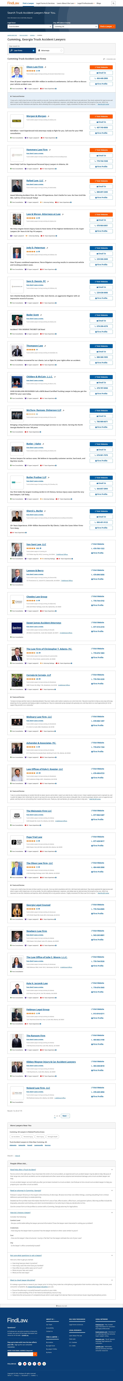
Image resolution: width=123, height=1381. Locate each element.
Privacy (16, 1375)
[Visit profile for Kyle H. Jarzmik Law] (17, 988)
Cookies (33, 1375)
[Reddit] (39, 1364)
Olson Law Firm (34, 66)
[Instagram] (34, 1364)
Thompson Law (34, 345)
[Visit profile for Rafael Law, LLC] (17, 185)
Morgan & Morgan (36, 115)
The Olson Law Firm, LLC (39, 863)
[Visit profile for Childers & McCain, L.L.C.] (17, 382)
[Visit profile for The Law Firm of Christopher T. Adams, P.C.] (17, 654)
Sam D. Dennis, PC (36, 281)
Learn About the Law (75, 1336)
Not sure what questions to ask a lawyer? (26, 1255)
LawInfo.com (100, 1346)
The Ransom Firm (35, 1035)
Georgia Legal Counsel (38, 904)
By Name (49, 1352)
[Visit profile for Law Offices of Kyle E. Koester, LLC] (17, 774)
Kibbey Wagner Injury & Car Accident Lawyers (51, 1061)
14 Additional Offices (66, 633)
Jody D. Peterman (35, 247)
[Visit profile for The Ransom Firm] (17, 1041)
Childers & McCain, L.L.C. (39, 376)
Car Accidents (15, 1137)
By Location (49, 1342)
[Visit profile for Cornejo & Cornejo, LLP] (17, 680)
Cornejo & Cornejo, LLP (38, 674)
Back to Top (62, 1306)
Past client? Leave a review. (34, 153)
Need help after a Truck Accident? (23, 1170)
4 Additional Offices (61, 821)
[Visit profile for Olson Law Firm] (17, 72)
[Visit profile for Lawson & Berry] (17, 575)
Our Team (49, 1324)
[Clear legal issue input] (50, 26)
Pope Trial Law (34, 836)
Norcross (48, 1145)
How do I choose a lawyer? (20, 1213)
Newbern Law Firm (36, 931)
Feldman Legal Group (37, 1009)
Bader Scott (32, 314)
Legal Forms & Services (76, 1324)
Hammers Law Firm (37, 149)
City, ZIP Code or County (61, 23)
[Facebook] (20, 1364)
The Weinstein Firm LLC (39, 810)
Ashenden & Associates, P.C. (41, 742)
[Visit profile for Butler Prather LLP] (17, 482)
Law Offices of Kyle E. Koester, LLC (44, 769)
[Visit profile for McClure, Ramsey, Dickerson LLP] (17, 415)
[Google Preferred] (44, 1364)
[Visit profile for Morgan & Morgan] (17, 121)
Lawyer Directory (12, 35)
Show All (10, 1156)
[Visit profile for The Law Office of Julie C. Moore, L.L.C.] (17, 962)
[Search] (113, 3)
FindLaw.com (100, 1324)
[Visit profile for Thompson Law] (17, 351)
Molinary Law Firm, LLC (39, 716)
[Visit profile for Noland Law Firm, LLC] (17, 1093)
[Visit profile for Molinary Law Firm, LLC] (17, 722)
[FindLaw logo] (14, 3)
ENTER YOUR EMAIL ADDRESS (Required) (20, 1350)
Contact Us (49, 1331)
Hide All (17, 1156)
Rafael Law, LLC (34, 180)
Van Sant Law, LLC (36, 544)
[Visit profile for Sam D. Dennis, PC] (17, 286)
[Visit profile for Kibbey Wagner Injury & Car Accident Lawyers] (17, 1067)
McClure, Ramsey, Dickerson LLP (43, 410)
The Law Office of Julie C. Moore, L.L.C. (46, 957)
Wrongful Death (52, 1137)
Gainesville (22, 1145)
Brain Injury (40, 1137)
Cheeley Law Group (36, 596)
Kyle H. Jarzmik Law (37, 983)
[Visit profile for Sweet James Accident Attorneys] (17, 628)
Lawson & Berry (34, 570)
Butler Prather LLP (36, 477)
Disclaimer (25, 1375)
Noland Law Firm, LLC (38, 1087)
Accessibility (50, 1328)
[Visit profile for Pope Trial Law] (17, 842)
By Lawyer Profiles (51, 1349)
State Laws (72, 1339)
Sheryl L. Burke (34, 510)
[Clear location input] (96, 26)
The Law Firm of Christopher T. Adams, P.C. (49, 648)
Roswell (29, 1145)
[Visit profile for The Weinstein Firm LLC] (17, 816)
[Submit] (35, 1354)
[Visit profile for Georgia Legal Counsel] (17, 910)
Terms (9, 1375)
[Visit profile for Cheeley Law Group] (17, 602)
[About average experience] (55, 89)
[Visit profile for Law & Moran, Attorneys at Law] (17, 219)
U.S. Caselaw (73, 1342)
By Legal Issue (50, 1346)
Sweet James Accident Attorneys (43, 622)
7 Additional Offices (62, 554)
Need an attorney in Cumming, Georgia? (25, 1190)
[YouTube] (24, 1364)
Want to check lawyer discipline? (22, 1280)
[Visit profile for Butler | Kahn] (17, 449)
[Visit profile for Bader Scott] (17, 320)
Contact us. (25, 1335)
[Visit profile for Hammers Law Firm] (17, 155)
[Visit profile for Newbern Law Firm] (17, 936)
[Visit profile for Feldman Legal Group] (17, 1014)
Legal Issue (11, 23)
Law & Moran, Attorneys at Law (43, 214)
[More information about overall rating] (39, 70)
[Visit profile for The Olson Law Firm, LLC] (17, 868)
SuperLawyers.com (101, 1332)
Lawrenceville (38, 1145)
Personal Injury (28, 1137)
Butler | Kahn (33, 443)
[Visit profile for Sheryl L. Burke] (17, 516)
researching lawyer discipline (38, 1287)
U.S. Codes (72, 1346)
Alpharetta (13, 1145)
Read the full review (103, 104)
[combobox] (29, 26)
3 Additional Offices (64, 685)
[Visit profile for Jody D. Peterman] (17, 253)
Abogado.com (100, 1339)
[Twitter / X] (29, 1364)
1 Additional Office (60, 1098)
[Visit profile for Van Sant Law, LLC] (17, 549)
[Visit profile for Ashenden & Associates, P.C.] (17, 748)
